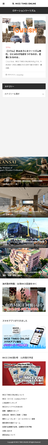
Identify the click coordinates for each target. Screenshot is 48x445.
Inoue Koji (20, 75)
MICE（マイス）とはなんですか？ (14, 399)
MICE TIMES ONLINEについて (13, 395)
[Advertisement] (24, 125)
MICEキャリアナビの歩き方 (12, 407)
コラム (8, 47)
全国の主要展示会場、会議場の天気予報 (17, 427)
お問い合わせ (7, 431)
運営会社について (8, 435)
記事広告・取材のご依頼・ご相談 (14, 415)
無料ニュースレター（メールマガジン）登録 (18, 419)
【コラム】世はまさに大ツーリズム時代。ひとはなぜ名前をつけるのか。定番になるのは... (23, 54)
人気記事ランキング (9, 403)
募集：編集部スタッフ (10, 411)
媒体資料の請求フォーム (11, 423)
